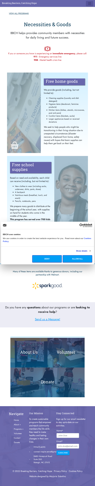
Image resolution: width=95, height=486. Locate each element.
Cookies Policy (76, 471)
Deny (47, 259)
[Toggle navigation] (89, 3)
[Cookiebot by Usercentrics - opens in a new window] (81, 225)
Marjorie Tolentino (57, 476)
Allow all (77, 259)
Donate (47, 382)
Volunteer (66, 353)
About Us (29, 353)
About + (17, 424)
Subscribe (63, 452)
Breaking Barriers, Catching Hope (19, 3)
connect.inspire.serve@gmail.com (47, 451)
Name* (58, 430)
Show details (81, 251)
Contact (17, 437)
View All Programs (19, 13)
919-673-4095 (39, 447)
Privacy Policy (60, 471)
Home (16, 420)
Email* (58, 441)
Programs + (19, 429)
